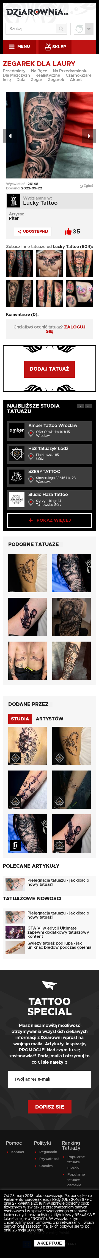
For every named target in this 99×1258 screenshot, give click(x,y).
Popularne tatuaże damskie (75, 1180)
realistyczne (47, 75)
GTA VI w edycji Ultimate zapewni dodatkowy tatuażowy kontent (58, 932)
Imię (7, 80)
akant (76, 80)
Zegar (36, 80)
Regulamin (47, 1152)
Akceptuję (49, 1243)
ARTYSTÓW (50, 719)
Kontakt (17, 1152)
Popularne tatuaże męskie (75, 1162)
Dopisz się (49, 1107)
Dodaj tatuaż (49, 369)
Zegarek (56, 80)
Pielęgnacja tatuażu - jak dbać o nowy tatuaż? (58, 882)
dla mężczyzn (16, 75)
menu (23, 47)
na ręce (39, 71)
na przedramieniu (70, 71)
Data (20, 80)
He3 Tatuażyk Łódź (48, 448)
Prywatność (47, 1159)
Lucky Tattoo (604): (73, 247)
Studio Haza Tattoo (48, 494)
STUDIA (20, 719)
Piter (14, 218)
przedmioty (14, 71)
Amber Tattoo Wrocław (52, 425)
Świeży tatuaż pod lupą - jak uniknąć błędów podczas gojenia (59, 945)
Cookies (46, 1166)
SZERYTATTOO (44, 471)
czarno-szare (79, 75)
